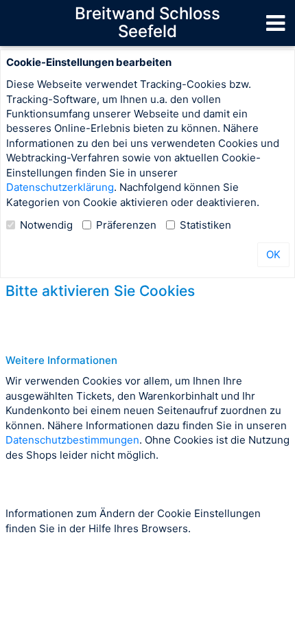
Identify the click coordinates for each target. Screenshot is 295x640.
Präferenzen (126, 224)
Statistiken (205, 224)
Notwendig (46, 224)
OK (273, 254)
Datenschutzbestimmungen (72, 439)
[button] (275, 23)
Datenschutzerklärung (60, 187)
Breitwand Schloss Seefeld (147, 22)
